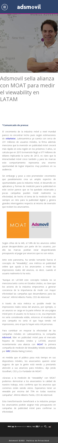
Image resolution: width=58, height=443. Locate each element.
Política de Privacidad (37, 440)
